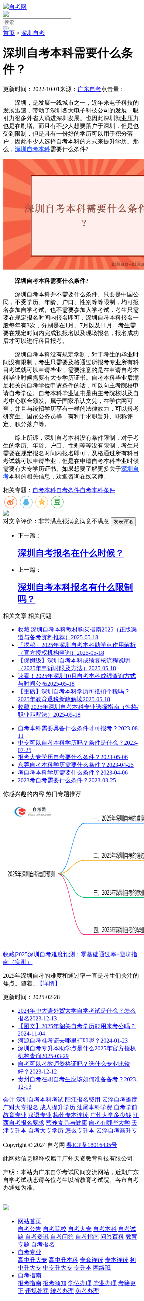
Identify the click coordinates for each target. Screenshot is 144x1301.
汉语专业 (40, 1115)
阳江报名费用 (82, 1099)
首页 (9, 33)
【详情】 (49, 983)
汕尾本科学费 (94, 1107)
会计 (9, 1099)
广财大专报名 (20, 1107)
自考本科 (44, 490)
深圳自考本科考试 (40, 1099)
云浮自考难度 (119, 1099)
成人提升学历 (57, 1107)
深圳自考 (33, 33)
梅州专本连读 (71, 1115)
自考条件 (68, 490)
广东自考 (89, 89)
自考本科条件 (97, 490)
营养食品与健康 (66, 1123)
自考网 (18, 7)
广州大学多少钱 (110, 1115)
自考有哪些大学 (109, 1123)
